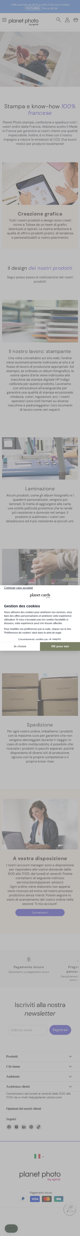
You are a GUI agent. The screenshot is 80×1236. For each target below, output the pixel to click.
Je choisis (20, 646)
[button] (11, 1228)
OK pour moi (60, 646)
